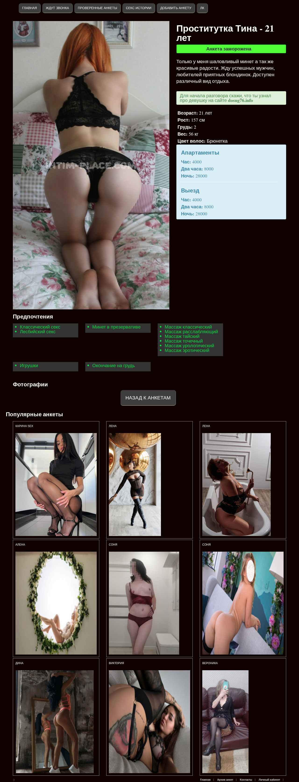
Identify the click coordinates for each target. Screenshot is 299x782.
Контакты (246, 780)
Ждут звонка (57, 8)
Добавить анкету (175, 8)
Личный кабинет (269, 780)
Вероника (210, 663)
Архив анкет (225, 780)
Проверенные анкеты (97, 8)
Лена (113, 426)
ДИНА (19, 663)
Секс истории (138, 8)
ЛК (202, 8)
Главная (29, 8)
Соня (113, 544)
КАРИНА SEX (24, 426)
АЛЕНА (20, 544)
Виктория (116, 663)
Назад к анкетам (148, 397)
